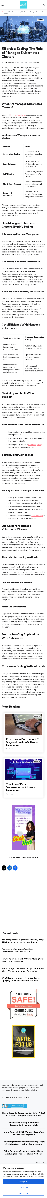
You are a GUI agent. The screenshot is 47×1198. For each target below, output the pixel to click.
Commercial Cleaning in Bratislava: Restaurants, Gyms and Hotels (18, 950)
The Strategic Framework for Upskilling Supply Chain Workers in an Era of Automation (23, 969)
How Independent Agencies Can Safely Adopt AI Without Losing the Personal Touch (23, 940)
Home (4, 12)
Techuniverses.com (17, 1085)
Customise (23, 1187)
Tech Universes (9, 62)
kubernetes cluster (18, 115)
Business (40, 19)
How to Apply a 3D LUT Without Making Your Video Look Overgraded (22, 960)
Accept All (23, 1181)
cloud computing (35, 444)
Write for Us (40, 1162)
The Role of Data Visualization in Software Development (20, 787)
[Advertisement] (23, 899)
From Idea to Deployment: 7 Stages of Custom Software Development (22, 742)
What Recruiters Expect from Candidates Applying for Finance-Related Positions (21, 979)
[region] (23, 1181)
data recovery (37, 515)
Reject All (23, 1193)
